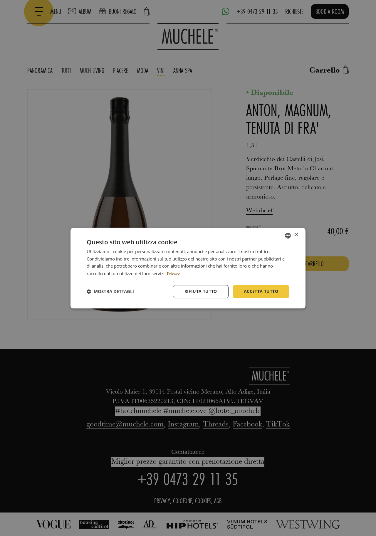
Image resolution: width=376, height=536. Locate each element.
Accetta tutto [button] (261, 291)
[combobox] (288, 235)
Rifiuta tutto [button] (200, 291)
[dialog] (188, 268)
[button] (110, 291)
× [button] (296, 235)
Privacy (173, 274)
